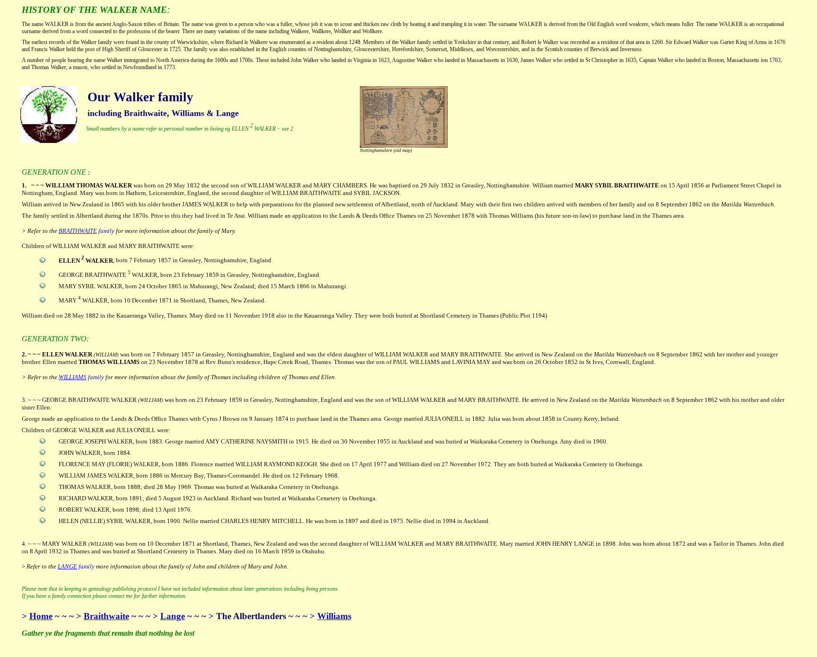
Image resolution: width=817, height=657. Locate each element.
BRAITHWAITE (78, 230)
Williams (334, 616)
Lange (172, 616)
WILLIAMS (73, 377)
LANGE (67, 566)
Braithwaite (106, 616)
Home (40, 616)
